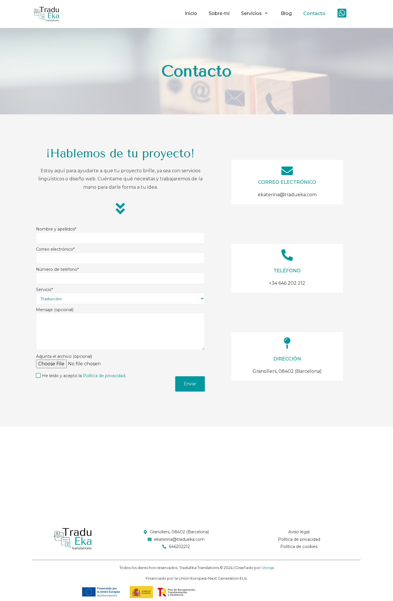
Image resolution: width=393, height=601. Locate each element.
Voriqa (268, 567)
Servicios (251, 13)
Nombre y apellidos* (56, 229)
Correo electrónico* (55, 249)
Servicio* (44, 290)
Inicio (191, 13)
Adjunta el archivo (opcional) (64, 356)
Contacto (314, 13)
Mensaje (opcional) (54, 310)
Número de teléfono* (57, 269)
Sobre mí (219, 13)
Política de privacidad (104, 375)
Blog (286, 13)
